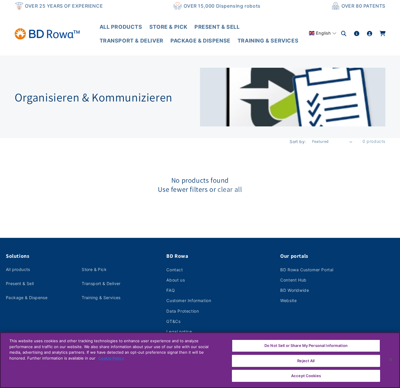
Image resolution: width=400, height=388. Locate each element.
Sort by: (298, 141)
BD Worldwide (294, 290)
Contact (174, 269)
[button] (322, 33)
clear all (230, 189)
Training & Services (101, 297)
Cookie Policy (111, 358)
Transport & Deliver (101, 283)
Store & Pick (94, 269)
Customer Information (188, 300)
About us (175, 279)
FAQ (170, 290)
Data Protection (182, 311)
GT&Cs (173, 321)
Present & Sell (20, 283)
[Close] (390, 359)
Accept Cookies (306, 375)
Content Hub (293, 279)
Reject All (305, 360)
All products (18, 269)
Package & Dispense (26, 297)
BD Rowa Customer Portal (307, 269)
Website (288, 300)
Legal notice (179, 331)
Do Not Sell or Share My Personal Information (306, 345)
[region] (200, 360)
